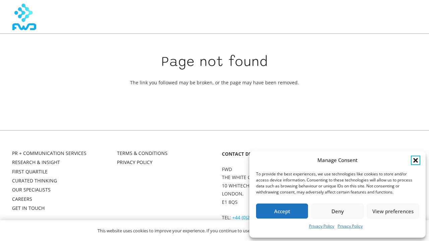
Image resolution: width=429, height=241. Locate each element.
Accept (282, 211)
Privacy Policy (321, 226)
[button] (415, 160)
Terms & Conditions (142, 153)
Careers (22, 199)
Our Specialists (31, 189)
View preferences (393, 211)
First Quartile (30, 171)
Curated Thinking (34, 180)
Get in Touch (28, 208)
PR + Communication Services (49, 153)
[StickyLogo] (24, 16)
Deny (337, 211)
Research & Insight (36, 162)
